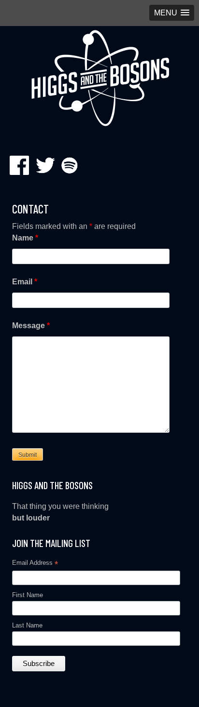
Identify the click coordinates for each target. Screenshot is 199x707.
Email (24, 282)
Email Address (35, 564)
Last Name (27, 625)
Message (31, 325)
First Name (27, 595)
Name (25, 238)
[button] (171, 13)
